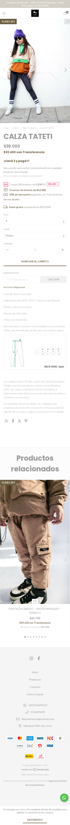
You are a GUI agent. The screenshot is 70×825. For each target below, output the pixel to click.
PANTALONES (29, 128)
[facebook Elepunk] (38, 658)
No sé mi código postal (14, 287)
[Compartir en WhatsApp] (7, 420)
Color (6, 229)
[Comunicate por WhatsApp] (64, 798)
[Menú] (6, 13)
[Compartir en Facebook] (13, 420)
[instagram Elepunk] (31, 658)
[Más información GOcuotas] (53, 184)
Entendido (35, 819)
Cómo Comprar (35, 694)
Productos (35, 679)
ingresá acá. (54, 780)
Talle (6, 215)
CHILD (15, 128)
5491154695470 (38, 705)
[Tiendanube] (35, 770)
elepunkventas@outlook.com (38, 718)
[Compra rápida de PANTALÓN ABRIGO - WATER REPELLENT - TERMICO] (35, 601)
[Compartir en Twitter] (19, 420)
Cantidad (8, 244)
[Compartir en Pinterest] (26, 420)
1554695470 (38, 712)
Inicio (6, 128)
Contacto (35, 686)
